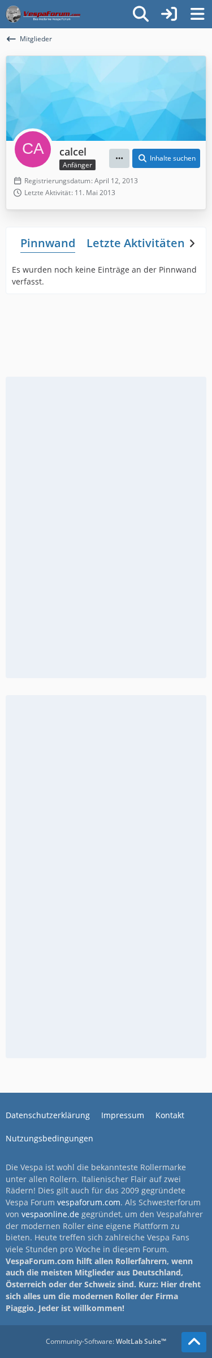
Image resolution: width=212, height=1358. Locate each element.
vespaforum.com (88, 1202)
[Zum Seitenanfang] (193, 1342)
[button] (119, 158)
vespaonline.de (50, 1214)
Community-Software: (106, 1341)
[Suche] (140, 14)
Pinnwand (47, 243)
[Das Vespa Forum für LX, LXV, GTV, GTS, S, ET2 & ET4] (43, 14)
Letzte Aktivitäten (135, 243)
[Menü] (197, 14)
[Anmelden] (169, 14)
